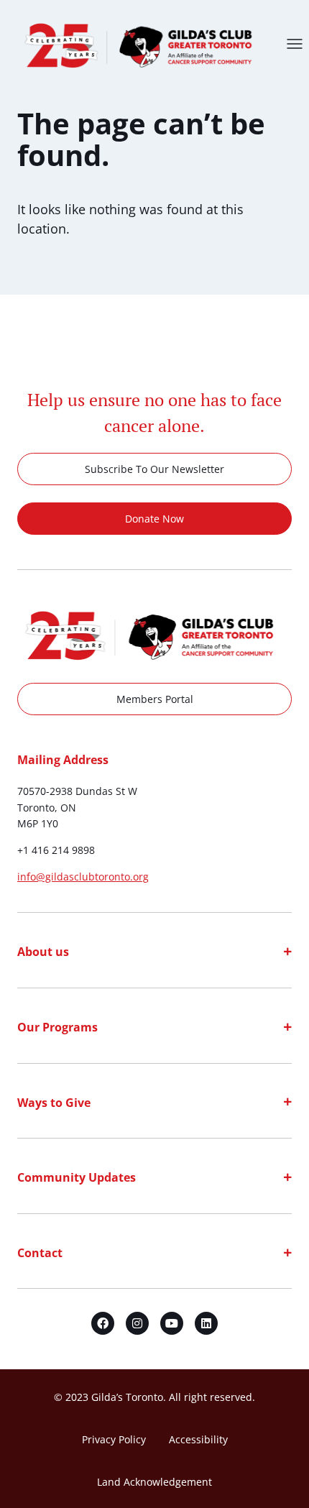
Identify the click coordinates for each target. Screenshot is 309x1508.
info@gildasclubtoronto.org (83, 876)
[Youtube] (171, 1323)
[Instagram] (137, 1323)
